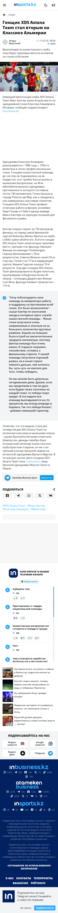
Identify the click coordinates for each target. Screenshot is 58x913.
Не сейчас (26, 907)
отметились (33, 461)
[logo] (25, 5)
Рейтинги (38, 883)
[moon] (46, 5)
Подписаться (44, 907)
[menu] (4, 5)
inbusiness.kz (11, 111)
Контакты (23, 878)
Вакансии (20, 883)
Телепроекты (43, 878)
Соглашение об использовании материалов (29, 867)
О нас (9, 878)
